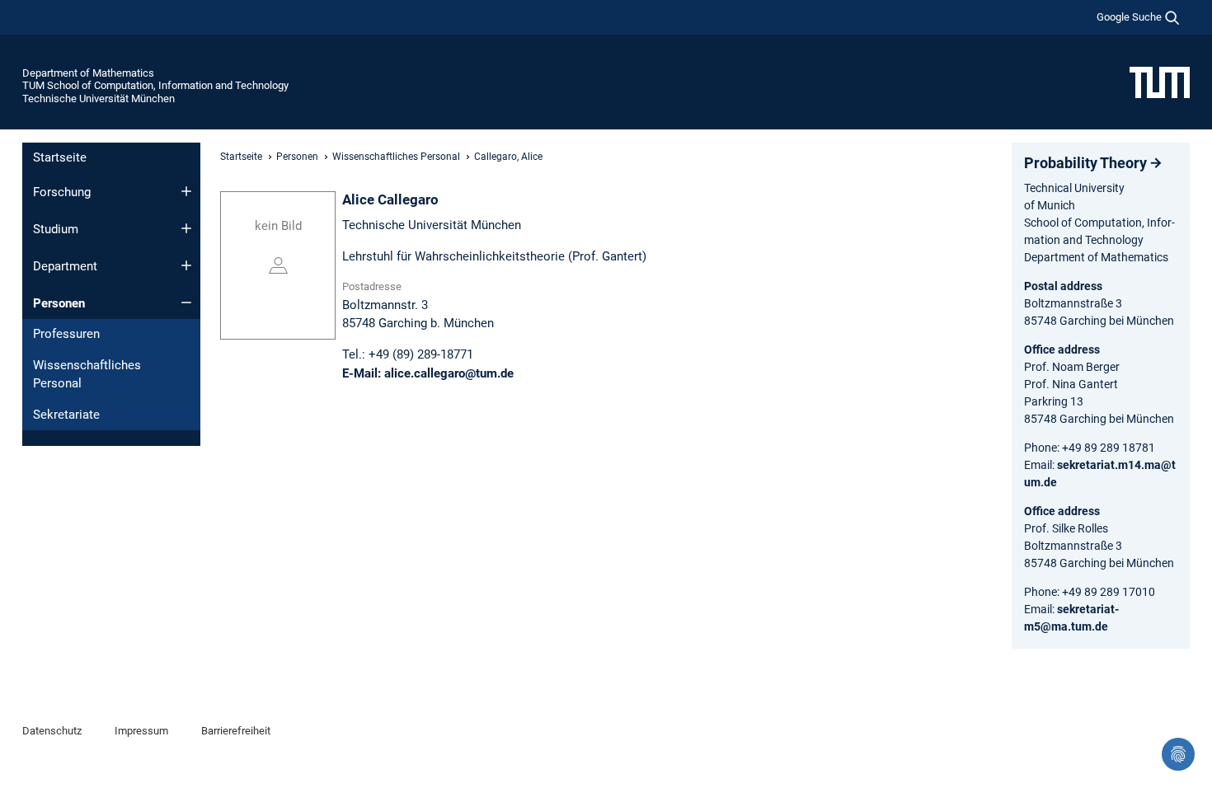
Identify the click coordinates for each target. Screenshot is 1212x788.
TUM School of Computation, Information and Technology (155, 85)
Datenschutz (52, 731)
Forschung (62, 192)
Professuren (66, 333)
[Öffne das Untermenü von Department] (186, 265)
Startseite (60, 157)
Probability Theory (1085, 162)
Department (65, 266)
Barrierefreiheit (235, 731)
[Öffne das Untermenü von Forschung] (186, 191)
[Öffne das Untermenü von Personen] (186, 302)
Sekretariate (66, 414)
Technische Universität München (98, 98)
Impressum (141, 731)
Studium (55, 229)
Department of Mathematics (88, 73)
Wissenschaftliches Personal (87, 375)
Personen (59, 303)
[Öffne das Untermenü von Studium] (186, 228)
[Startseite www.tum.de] (1160, 81)
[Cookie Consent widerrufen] (1178, 754)
